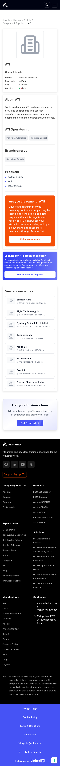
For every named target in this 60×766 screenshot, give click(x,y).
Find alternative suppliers (30, 274)
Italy (29, 20)
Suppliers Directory (13, 20)
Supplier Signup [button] (12, 474)
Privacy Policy (30, 708)
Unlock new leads (30, 239)
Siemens (7, 618)
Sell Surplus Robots (12, 540)
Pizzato (6, 623)
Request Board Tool (43, 517)
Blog (5, 570)
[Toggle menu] (54, 5)
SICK (5, 654)
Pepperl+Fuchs (10, 644)
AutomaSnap (39, 522)
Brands (6, 555)
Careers (7, 502)
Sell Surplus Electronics (14, 535)
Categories (8, 560)
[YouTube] (22, 464)
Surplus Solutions (11, 545)
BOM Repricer (40, 497)
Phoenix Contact (11, 629)
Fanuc (6, 639)
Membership (9, 529)
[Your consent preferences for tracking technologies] (54, 760)
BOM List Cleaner (42, 492)
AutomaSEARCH (41, 507)
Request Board (10, 550)
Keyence (7, 664)
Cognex (6, 659)
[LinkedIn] (14, 464)
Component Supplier (13, 23)
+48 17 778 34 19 (32, 751)
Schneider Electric (12, 613)
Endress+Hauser (11, 649)
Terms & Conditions (30, 726)
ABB (5, 603)
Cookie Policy (30, 717)
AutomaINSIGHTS (41, 502)
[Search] (47, 5)
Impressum (30, 734)
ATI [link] (30, 23)
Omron (6, 608)
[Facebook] (6, 464)
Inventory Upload (11, 575)
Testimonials (9, 507)
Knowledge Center (12, 580)
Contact (7, 497)
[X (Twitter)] (31, 464)
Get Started (28, 423)
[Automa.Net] (13, 4)
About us (7, 492)
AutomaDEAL (39, 512)
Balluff (6, 634)
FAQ (5, 565)
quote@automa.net (32, 743)
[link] (12, 444)
